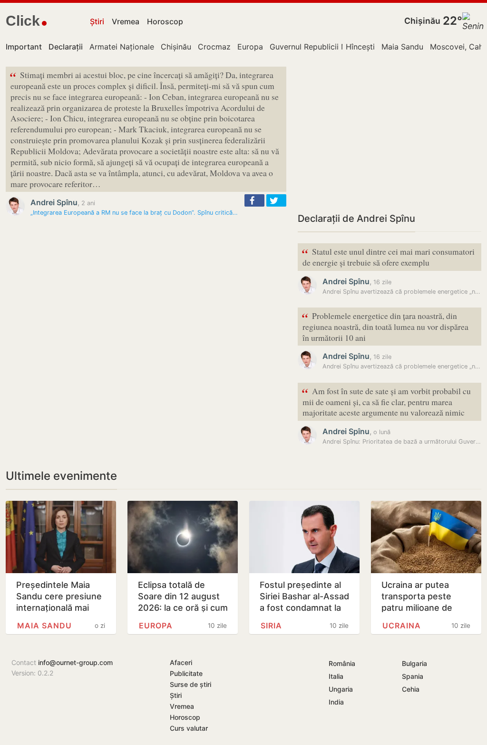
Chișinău (422, 21)
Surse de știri (190, 684)
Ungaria (341, 689)
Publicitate (186, 673)
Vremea (125, 21)
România (342, 663)
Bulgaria (414, 663)
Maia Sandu (402, 46)
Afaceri (181, 662)
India (336, 702)
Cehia (410, 689)
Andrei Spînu (54, 202)
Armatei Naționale (121, 46)
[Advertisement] (389, 133)
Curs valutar (189, 728)
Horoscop (165, 21)
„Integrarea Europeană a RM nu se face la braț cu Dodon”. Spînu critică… (134, 212)
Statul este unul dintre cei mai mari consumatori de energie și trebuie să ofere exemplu (388, 256)
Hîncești (360, 46)
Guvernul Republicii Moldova (321, 46)
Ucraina (401, 625)
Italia (336, 676)
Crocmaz (214, 46)
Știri (97, 21)
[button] (254, 200)
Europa (250, 46)
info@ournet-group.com (75, 662)
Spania (412, 676)
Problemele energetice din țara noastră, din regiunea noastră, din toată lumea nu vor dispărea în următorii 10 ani (385, 325)
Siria (271, 625)
